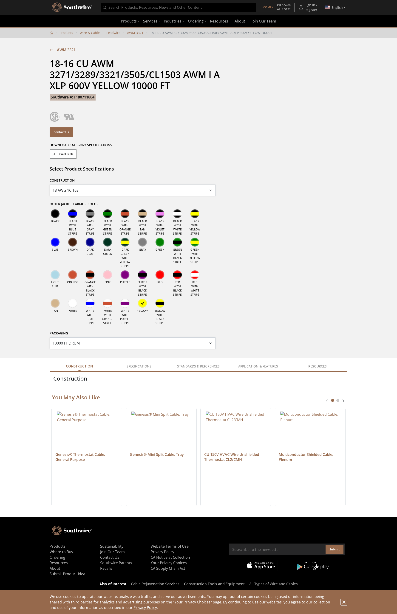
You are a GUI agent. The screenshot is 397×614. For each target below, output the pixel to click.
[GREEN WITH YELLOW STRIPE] (194, 242)
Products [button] (129, 21)
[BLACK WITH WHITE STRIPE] (177, 213)
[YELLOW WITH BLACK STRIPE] (159, 303)
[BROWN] (72, 242)
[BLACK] (55, 213)
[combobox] (178, 7)
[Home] (51, 32)
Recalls (106, 568)
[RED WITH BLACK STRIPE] (177, 274)
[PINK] (107, 274)
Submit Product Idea (67, 573)
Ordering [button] (196, 21)
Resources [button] (219, 21)
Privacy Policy (145, 607)
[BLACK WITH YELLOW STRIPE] (194, 213)
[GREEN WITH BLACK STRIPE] (177, 242)
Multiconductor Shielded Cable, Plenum (306, 457)
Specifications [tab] (139, 366)
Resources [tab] (317, 366)
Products (66, 33)
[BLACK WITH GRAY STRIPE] (90, 213)
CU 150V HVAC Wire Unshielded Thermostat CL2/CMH (232, 457)
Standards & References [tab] (198, 366)
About (55, 568)
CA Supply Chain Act (168, 568)
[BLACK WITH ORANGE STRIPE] (124, 213)
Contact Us (61, 132)
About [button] (240, 21)
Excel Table (66, 154)
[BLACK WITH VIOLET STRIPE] (159, 213)
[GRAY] (142, 242)
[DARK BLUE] (90, 242)
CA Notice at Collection (170, 557)
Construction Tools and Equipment (214, 583)
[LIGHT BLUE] (55, 274)
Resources (59, 562)
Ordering (57, 557)
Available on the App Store (261, 565)
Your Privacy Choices (169, 562)
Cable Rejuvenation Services (155, 583)
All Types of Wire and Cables (273, 583)
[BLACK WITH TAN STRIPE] (142, 213)
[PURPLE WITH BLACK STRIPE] (142, 274)
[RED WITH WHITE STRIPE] (194, 274)
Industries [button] (172, 21)
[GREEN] (159, 242)
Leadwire (113, 33)
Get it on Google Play (313, 565)
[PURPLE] (124, 274)
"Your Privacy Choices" (192, 602)
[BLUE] (55, 242)
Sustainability (111, 546)
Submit (334, 549)
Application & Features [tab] (258, 366)
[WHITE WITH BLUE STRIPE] (90, 303)
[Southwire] (72, 7)
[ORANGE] (72, 274)
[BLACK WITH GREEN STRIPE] (107, 213)
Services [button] (150, 21)
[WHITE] (72, 303)
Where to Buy (61, 551)
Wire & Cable (90, 33)
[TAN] (55, 303)
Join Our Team (264, 21)
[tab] (332, 400)
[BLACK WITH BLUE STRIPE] (72, 213)
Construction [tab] (79, 366)
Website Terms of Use (170, 546)
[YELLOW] (142, 303)
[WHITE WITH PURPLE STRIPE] (124, 303)
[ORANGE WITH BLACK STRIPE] (90, 274)
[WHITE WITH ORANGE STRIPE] (107, 303)
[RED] (159, 274)
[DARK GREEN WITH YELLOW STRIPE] (124, 242)
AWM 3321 (135, 33)
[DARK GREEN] (107, 242)
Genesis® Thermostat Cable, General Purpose (80, 457)
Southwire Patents (116, 562)
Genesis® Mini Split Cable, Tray (157, 454)
